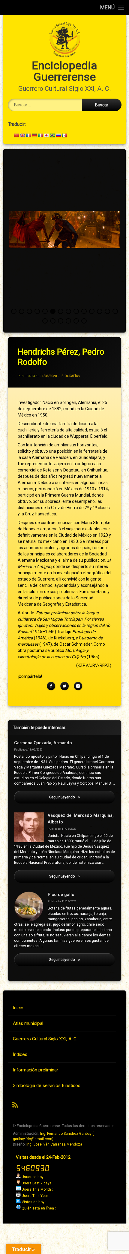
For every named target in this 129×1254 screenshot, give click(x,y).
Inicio (18, 1007)
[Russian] (58, 135)
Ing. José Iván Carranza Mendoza (54, 1144)
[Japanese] (46, 135)
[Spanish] (64, 135)
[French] (28, 135)
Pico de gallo (61, 894)
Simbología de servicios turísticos (46, 1085)
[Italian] (40, 135)
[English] (22, 135)
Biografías (71, 376)
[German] (34, 135)
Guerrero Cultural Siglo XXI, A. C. (45, 1039)
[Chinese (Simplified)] (16, 135)
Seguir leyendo (82, 797)
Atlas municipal (28, 1023)
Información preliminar (35, 1070)
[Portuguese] (52, 135)
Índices (20, 1054)
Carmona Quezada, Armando (43, 742)
